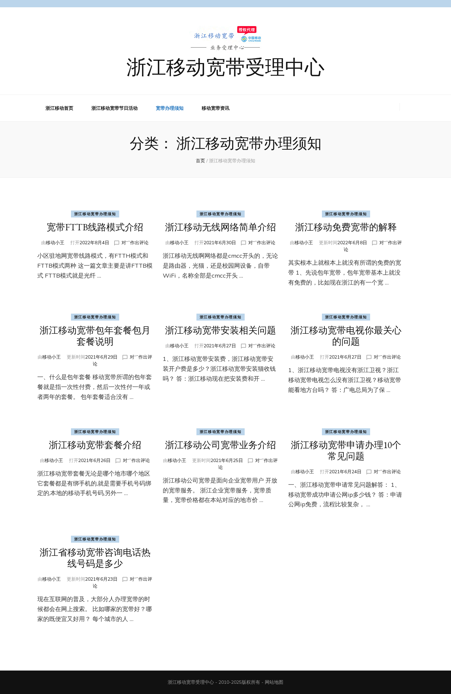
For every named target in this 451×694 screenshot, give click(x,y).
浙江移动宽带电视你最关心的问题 (346, 335)
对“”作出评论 (135, 243)
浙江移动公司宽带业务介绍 (220, 445)
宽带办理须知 (170, 108)
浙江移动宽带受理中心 (225, 66)
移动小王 (55, 243)
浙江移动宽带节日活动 (114, 108)
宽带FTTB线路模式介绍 (95, 227)
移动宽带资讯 (215, 108)
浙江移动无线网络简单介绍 (220, 227)
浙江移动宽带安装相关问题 (220, 330)
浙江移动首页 (59, 108)
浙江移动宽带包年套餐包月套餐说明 (95, 335)
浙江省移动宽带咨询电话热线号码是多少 (95, 557)
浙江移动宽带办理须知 (95, 214)
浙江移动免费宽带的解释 (346, 227)
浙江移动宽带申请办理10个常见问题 (346, 450)
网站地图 (274, 682)
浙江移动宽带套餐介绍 (95, 445)
